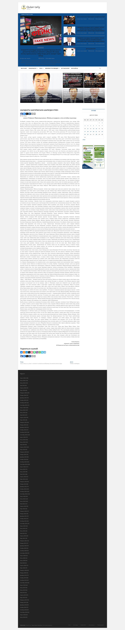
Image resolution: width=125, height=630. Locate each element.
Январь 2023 (23, 484)
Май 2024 (22, 444)
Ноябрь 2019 (23, 577)
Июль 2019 (22, 587)
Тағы (40, 68)
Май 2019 (22, 592)
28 (96, 134)
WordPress (40, 625)
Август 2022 (23, 496)
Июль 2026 (22, 380)
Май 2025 (22, 415)
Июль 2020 (22, 558)
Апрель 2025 (23, 417)
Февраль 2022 (23, 511)
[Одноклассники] (24, 352)
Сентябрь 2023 (23, 464)
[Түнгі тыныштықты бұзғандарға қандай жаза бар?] (69, 20)
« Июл (83, 139)
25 (87, 134)
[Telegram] (45, 352)
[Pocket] (32, 352)
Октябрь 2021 (23, 521)
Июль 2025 (22, 410)
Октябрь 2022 (23, 491)
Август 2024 (23, 437)
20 (93, 131)
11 (87, 128)
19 (90, 131)
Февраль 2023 (23, 481)
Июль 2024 (22, 439)
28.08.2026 (41, 58)
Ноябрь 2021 (23, 518)
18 (87, 131)
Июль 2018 (22, 617)
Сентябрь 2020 (23, 553)
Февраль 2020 (23, 570)
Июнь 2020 (22, 560)
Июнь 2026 (22, 383)
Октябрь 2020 (23, 550)
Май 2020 (22, 563)
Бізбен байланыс (92, 625)
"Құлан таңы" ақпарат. (26, 58)
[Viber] (37, 352)
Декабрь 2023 (23, 457)
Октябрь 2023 (23, 461)
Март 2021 (22, 538)
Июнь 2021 (22, 531)
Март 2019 (22, 597)
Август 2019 (23, 585)
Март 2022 (22, 508)
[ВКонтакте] (21, 352)
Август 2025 (23, 407)
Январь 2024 (23, 454)
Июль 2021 (22, 528)
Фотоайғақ (74, 68)
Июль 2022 (22, 498)
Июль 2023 (22, 469)
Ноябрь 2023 (23, 459)
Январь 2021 (23, 543)
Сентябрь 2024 (23, 434)
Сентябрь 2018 (23, 612)
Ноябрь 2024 (23, 429)
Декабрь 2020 (23, 545)
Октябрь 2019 (23, 580)
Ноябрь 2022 (23, 489)
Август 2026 (23, 378)
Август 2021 (23, 526)
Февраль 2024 (23, 452)
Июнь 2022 (22, 501)
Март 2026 (22, 390)
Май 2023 (22, 474)
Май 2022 (22, 503)
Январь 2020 (23, 572)
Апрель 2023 (23, 476)
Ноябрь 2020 (23, 548)
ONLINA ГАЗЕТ (83, 625)
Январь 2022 (23, 513)
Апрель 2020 (23, 565)
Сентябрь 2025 (23, 405)
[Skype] (42, 352)
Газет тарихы (75, 625)
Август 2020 (23, 555)
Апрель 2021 (23, 535)
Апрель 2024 (23, 447)
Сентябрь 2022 (23, 494)
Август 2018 (23, 614)
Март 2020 (22, 568)
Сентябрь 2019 (23, 582)
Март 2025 (22, 420)
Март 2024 (22, 449)
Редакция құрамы (100, 624)
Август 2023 (23, 466)
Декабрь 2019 (23, 575)
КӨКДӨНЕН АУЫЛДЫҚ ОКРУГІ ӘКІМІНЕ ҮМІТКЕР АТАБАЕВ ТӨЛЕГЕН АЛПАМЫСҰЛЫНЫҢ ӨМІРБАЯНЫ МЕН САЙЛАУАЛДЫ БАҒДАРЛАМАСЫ (91, 39)
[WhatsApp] (39, 352)
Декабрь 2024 (23, 427)
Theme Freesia (34, 625)
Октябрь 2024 (23, 432)
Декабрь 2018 (23, 604)
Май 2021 (22, 533)
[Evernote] (34, 352)
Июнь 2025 (22, 412)
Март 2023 (22, 479)
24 (85, 134)
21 (96, 131)
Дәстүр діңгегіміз (91, 48)
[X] (29, 352)
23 (102, 131)
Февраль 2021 (23, 540)
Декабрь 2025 (23, 397)
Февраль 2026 (23, 392)
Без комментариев (50, 58)
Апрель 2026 (23, 388)
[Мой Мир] (26, 352)
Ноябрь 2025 (23, 400)
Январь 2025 (23, 424)
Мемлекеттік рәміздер (51, 68)
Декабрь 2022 (23, 486)
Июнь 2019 (22, 590)
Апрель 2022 (23, 506)
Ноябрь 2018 (23, 607)
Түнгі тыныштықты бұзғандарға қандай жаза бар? (91, 16)
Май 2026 (22, 385)
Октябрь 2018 (23, 609)
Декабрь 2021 (23, 516)
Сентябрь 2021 (23, 523)
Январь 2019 (23, 602)
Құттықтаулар (65, 68)
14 (96, 128)
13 (93, 128)
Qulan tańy (33, 7)
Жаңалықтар (40, 47)
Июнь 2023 (22, 471)
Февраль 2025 (23, 422)
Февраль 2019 (23, 600)
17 (85, 131)
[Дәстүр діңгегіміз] (69, 52)
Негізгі (69, 625)
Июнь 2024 (22, 442)
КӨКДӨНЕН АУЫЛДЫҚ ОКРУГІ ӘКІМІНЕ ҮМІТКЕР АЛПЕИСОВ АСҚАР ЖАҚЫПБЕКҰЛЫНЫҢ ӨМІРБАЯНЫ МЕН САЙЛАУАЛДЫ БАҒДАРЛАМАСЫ (91, 29)
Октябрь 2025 (23, 402)
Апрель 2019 (23, 595)
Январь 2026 (23, 395)
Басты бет (24, 68)
